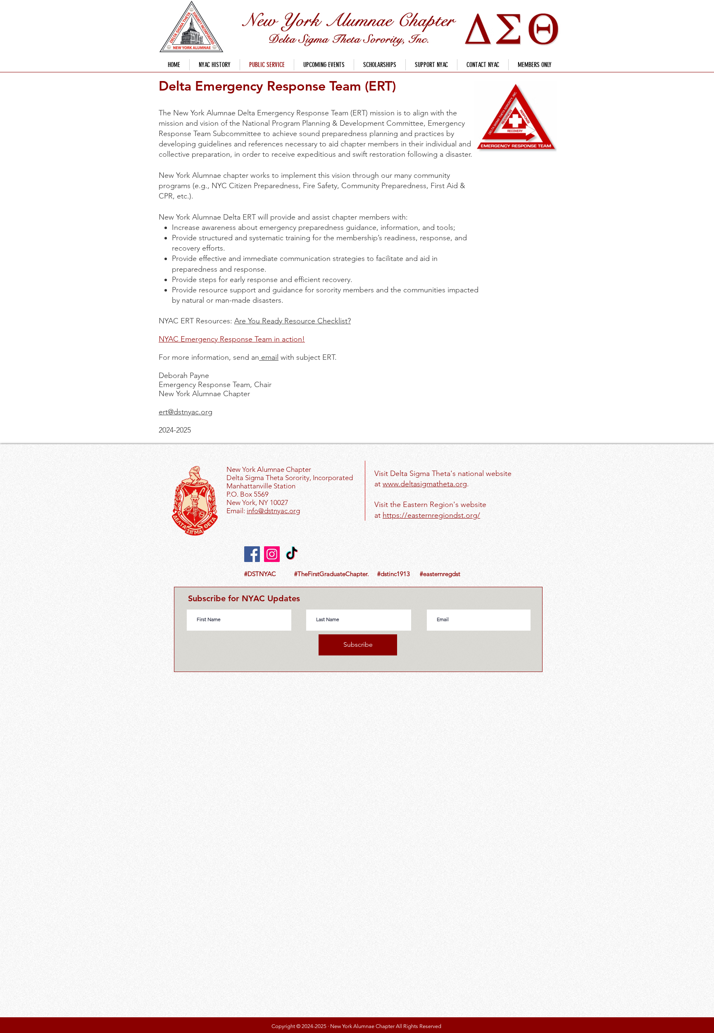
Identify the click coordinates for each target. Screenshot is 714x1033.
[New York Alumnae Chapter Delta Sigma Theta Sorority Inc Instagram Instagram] (272, 554)
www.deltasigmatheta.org (425, 483)
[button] (379, 64)
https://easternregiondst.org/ (431, 515)
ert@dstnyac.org (185, 411)
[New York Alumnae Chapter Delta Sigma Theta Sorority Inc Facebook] (252, 554)
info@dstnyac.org (273, 511)
